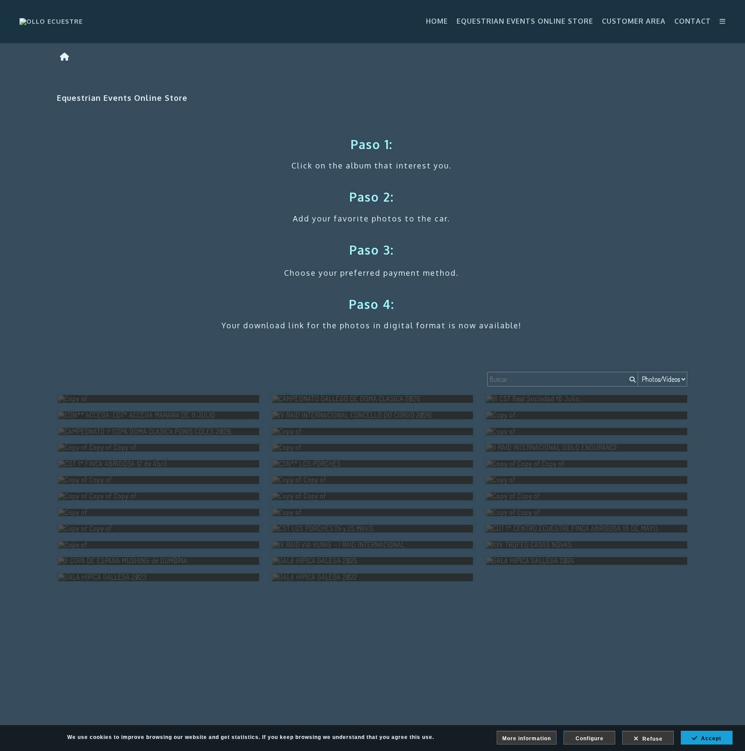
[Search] (631, 379)
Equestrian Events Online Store (525, 21)
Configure (590, 738)
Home (437, 21)
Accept (709, 738)
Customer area (634, 21)
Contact (692, 21)
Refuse (651, 739)
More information (526, 738)
